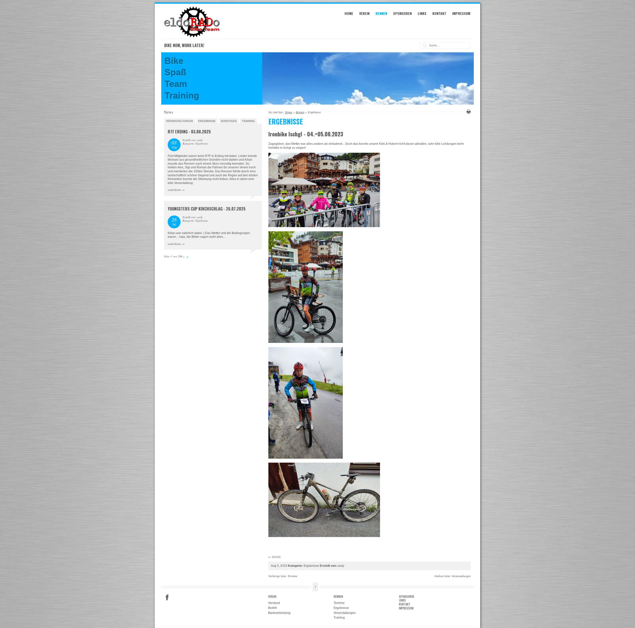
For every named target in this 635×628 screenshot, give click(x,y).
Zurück (276, 557)
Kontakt (439, 13)
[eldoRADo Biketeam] (192, 36)
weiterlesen (174, 190)
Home (349, 13)
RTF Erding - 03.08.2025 (189, 132)
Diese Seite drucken (468, 112)
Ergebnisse (207, 121)
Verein (364, 13)
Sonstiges (229, 121)
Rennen (381, 13)
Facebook (167, 597)
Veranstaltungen (179, 121)
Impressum (461, 13)
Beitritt (272, 608)
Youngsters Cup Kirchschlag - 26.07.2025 (207, 209)
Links (422, 13)
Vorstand (274, 603)
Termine (292, 576)
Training (248, 121)
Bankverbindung (279, 613)
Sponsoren (402, 13)
